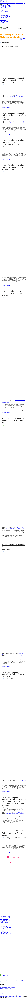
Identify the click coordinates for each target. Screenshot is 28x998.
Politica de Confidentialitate (11, 996)
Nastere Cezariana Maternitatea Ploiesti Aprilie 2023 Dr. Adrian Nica (14, 115)
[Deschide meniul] (24, 3)
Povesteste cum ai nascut (9, 1)
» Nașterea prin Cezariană (5, 6)
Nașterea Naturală (19, 527)
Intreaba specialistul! (11, 3)
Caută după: (2, 28)
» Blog (1, 10)
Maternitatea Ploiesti (18, 96)
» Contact (2, 22)
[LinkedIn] (18, 980)
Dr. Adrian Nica (9, 122)
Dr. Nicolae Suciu (13, 401)
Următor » (18, 857)
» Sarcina (2, 14)
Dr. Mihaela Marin (9, 781)
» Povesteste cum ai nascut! (6, 933)
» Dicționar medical (4, 18)
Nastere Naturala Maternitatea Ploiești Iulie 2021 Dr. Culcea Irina (13, 420)
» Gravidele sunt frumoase (5, 16)
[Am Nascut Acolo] (4, 0)
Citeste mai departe (6, 107)
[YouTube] (23, 980)
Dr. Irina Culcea (9, 528)
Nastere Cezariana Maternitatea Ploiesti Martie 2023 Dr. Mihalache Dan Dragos (13, 142)
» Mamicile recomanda (5, 9)
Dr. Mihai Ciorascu (16, 122)
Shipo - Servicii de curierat (5, 988)
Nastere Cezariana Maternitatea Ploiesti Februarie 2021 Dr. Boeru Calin (13, 547)
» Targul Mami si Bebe (5, 5)
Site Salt (9, 997)
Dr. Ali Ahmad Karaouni (10, 813)
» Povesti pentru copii (4, 17)
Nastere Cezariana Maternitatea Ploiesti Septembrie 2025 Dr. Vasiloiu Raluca (13, 80)
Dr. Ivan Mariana (9, 841)
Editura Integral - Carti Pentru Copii (7, 987)
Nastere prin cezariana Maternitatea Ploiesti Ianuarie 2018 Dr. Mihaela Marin (13, 674)
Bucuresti (7, 401)
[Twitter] (13, 980)
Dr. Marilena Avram (9, 275)
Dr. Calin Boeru (9, 655)
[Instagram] (8, 980)
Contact (19, 996)
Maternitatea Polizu (5, 402)
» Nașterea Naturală (4, 7)
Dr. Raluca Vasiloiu (9, 96)
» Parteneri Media (4, 21)
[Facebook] (2, 980)
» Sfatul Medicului (4, 11)
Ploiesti (23, 96)
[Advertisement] (14, 62)
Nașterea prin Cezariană (20, 95)
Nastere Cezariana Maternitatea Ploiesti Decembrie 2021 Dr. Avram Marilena (13, 167)
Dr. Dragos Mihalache (10, 150)
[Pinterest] (2, 981)
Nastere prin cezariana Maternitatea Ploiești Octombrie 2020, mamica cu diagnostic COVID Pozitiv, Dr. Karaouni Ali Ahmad (14, 801)
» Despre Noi (3, 20)
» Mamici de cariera (4, 15)
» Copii (1, 12)
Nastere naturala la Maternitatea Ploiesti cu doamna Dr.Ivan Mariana (14, 833)
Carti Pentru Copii (4, 993)
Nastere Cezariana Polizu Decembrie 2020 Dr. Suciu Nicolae (12, 293)
